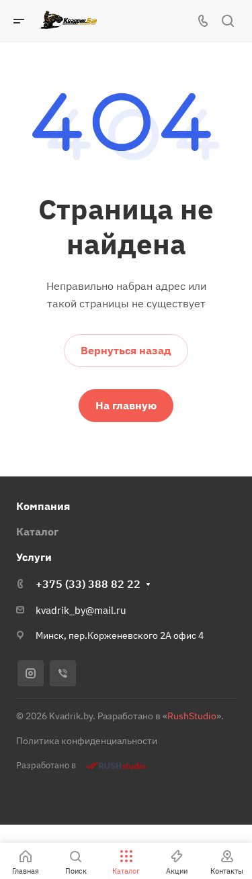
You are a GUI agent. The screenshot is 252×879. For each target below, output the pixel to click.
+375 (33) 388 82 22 (88, 583)
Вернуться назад (126, 350)
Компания (43, 506)
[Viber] (63, 673)
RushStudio (191, 716)
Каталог (37, 531)
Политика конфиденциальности (86, 741)
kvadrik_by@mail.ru (81, 610)
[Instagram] (30, 673)
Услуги (34, 557)
